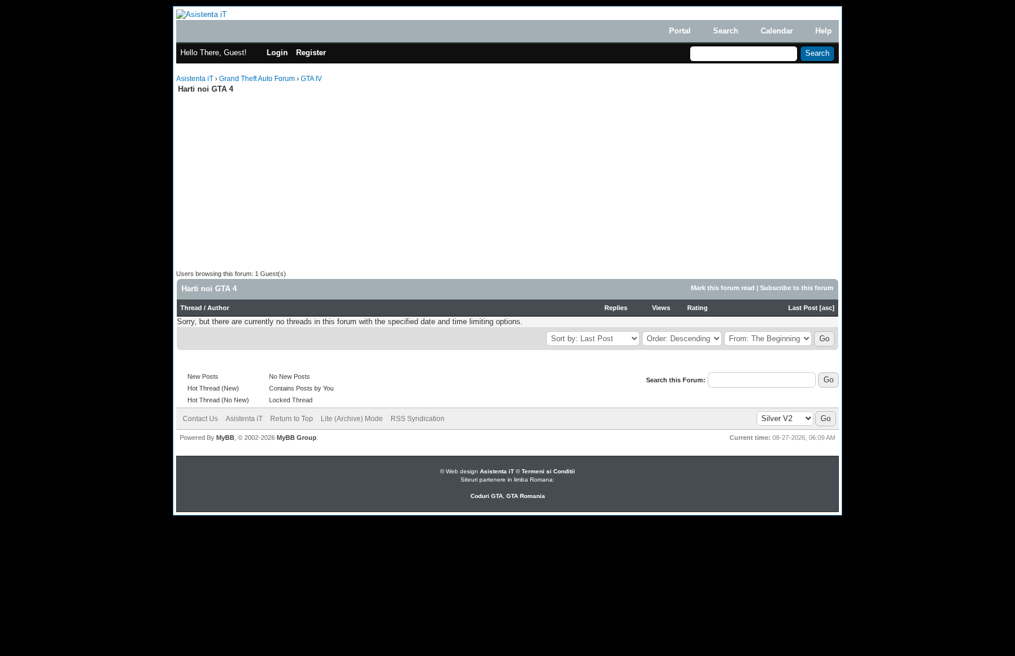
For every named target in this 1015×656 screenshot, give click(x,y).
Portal (680, 30)
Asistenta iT (194, 79)
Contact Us (200, 419)
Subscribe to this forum (796, 287)
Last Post (803, 307)
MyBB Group (297, 437)
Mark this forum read (723, 287)
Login (277, 52)
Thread (191, 307)
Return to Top (291, 419)
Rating (697, 307)
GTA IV (311, 79)
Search (725, 30)
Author (218, 307)
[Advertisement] (275, 187)
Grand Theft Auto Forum (257, 79)
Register (311, 52)
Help (823, 30)
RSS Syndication (418, 419)
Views (661, 307)
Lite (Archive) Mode (352, 419)
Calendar (777, 30)
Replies (615, 307)
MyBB (225, 437)
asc (827, 307)
